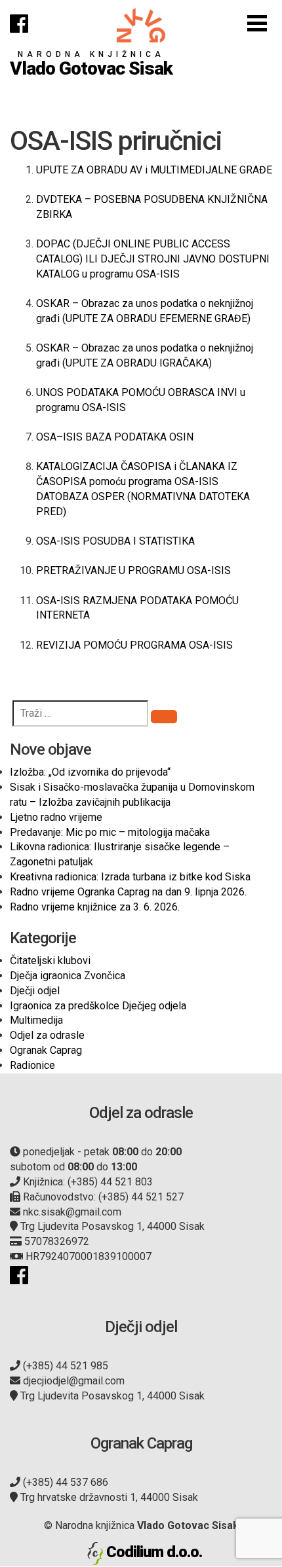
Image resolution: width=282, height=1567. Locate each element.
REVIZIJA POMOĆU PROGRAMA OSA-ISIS (134, 645)
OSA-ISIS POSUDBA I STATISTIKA (115, 541)
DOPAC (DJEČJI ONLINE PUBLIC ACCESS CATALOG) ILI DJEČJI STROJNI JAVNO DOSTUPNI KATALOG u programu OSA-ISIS (153, 259)
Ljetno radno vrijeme (56, 817)
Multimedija (36, 1020)
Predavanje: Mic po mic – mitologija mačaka (110, 832)
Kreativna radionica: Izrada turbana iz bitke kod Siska (130, 877)
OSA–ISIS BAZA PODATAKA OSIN (114, 437)
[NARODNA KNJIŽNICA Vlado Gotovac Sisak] (141, 25)
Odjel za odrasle (47, 1035)
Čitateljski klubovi (50, 960)
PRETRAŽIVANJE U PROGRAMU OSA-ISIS (133, 570)
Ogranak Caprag (46, 1050)
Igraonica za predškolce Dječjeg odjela (98, 1006)
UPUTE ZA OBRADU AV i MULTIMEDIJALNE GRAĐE (154, 170)
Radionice (32, 1065)
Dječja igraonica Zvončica (67, 975)
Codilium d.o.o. (154, 1552)
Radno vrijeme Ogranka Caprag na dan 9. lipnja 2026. (128, 892)
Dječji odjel (35, 990)
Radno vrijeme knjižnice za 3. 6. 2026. (95, 907)
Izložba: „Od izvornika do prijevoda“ (90, 772)
